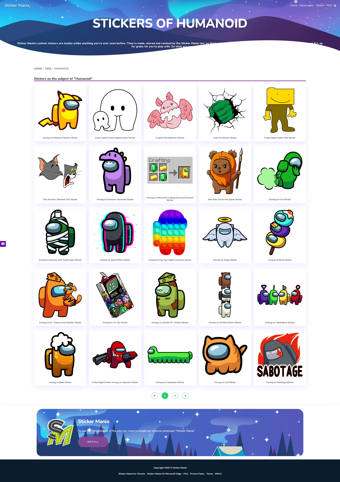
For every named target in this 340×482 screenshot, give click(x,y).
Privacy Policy (197, 473)
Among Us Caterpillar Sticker (170, 382)
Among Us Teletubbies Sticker (280, 322)
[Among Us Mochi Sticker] (280, 232)
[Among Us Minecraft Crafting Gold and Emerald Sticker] (170, 170)
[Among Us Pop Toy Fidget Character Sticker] (170, 232)
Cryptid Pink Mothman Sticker (170, 138)
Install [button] (93, 441)
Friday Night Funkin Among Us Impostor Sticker (115, 382)
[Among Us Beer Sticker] (60, 354)
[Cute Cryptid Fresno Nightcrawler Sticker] (115, 110)
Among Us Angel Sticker (225, 260)
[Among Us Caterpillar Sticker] (170, 354)
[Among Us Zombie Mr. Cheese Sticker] (170, 295)
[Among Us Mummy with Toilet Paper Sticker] (60, 232)
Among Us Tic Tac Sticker (115, 322)
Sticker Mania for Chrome (131, 473)
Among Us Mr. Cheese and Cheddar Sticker (60, 322)
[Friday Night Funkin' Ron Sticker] (280, 110)
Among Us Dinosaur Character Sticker (115, 199)
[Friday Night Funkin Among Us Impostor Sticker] (115, 354)
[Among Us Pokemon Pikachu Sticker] (60, 110)
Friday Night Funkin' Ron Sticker (279, 138)
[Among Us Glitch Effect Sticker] (115, 232)
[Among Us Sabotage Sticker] (280, 354)
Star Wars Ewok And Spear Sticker (225, 199)
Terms (210, 473)
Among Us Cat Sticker (225, 382)
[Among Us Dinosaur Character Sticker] (115, 171)
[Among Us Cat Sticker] (225, 354)
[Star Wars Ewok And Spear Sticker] (225, 171)
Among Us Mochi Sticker (280, 260)
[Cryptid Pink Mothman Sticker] (170, 110)
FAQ (186, 473)
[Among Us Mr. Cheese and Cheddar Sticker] (60, 295)
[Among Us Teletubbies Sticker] (280, 295)
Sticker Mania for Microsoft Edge (164, 473)
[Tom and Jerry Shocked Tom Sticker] (60, 171)
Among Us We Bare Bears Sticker (225, 322)
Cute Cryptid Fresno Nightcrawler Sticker (115, 138)
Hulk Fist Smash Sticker (225, 138)
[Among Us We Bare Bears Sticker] (225, 295)
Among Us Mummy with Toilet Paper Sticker (60, 260)
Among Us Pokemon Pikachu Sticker (60, 138)
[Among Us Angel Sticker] (225, 232)
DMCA (218, 473)
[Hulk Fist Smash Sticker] (225, 110)
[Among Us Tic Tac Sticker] (115, 295)
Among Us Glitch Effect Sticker (115, 260)
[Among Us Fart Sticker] (280, 171)
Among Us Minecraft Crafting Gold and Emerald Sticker (170, 199)
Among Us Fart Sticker (280, 199)
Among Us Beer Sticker (60, 382)
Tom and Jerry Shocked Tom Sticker (60, 199)
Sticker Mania (17, 5)
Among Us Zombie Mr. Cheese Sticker (170, 322)
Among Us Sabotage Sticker (280, 382)
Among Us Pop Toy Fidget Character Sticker (169, 260)
